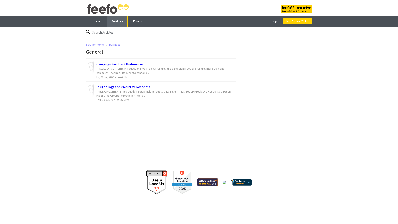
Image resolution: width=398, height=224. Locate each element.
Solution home (95, 44)
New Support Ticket (297, 21)
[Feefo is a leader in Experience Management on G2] (182, 182)
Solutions (117, 21)
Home (96, 21)
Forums (138, 21)
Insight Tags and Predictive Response (123, 87)
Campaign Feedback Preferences (119, 64)
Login (275, 21)
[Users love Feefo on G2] (156, 182)
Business (114, 44)
